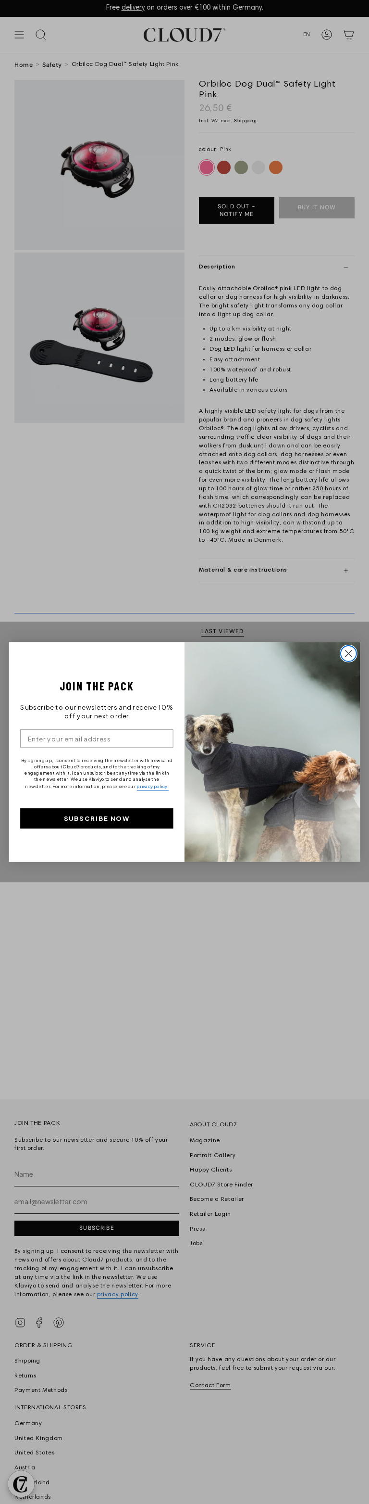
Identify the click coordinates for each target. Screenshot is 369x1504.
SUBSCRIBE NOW (97, 819)
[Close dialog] (349, 654)
